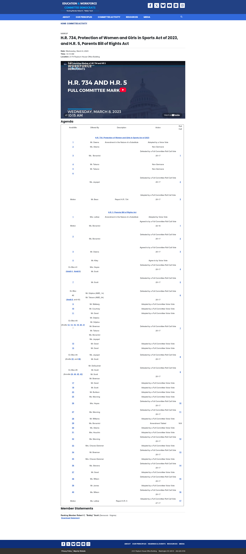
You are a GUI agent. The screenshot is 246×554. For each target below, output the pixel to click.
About (66, 17)
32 (73, 439)
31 (73, 432)
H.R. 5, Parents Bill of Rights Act (122, 212)
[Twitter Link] (156, 5)
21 (84, 325)
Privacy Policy (67, 551)
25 (73, 396)
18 (73, 387)
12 (68, 325)
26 (73, 403)
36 (73, 465)
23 (73, 392)
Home (63, 23)
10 (73, 308)
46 (79, 359)
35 (73, 459)
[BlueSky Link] (163, 5)
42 (81, 374)
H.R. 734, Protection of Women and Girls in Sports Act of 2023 (122, 137)
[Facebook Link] (150, 5)
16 (75, 325)
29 (73, 423)
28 (73, 418)
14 (72, 325)
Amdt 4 (69, 271)
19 (78, 325)
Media (147, 17)
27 (73, 412)
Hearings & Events (157, 544)
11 (73, 313)
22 (72, 359)
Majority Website (80, 551)
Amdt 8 (70, 299)
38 (73, 479)
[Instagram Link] (182, 5)
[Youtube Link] (169, 5)
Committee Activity (109, 17)
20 (81, 325)
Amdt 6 (77, 271)
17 (73, 383)
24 (72, 374)
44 (75, 374)
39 (73, 485)
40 (73, 492)
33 (73, 445)
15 (73, 348)
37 (73, 472)
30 (73, 427)
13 (73, 343)
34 (73, 452)
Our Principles (84, 17)
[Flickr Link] (176, 5)
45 (78, 374)
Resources (132, 17)
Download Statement (70, 518)
